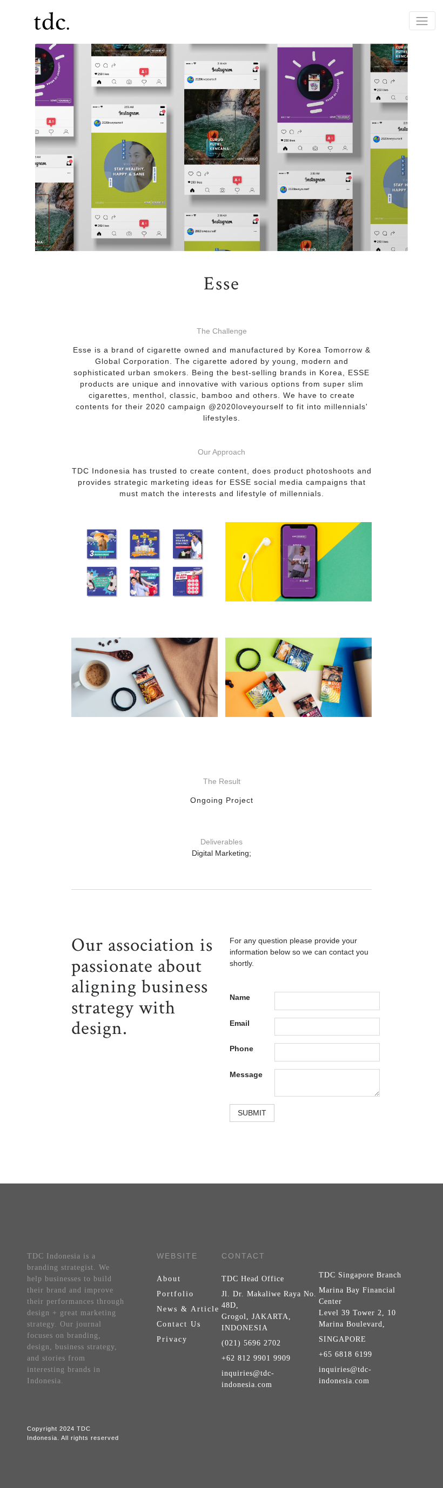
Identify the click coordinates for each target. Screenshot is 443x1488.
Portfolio (175, 1294)
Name (240, 997)
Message (246, 1074)
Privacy (172, 1339)
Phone (241, 1048)
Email (240, 1023)
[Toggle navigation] (422, 20)
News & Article (188, 1309)
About (169, 1279)
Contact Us (179, 1324)
